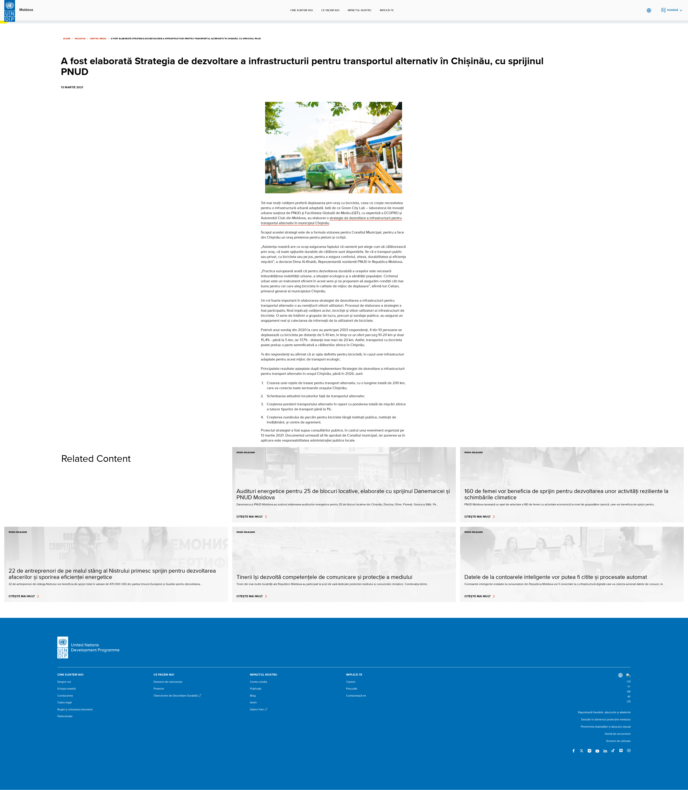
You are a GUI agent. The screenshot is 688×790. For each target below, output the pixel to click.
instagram (589, 751)
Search (656, 10)
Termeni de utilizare (618, 741)
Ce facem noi (330, 10)
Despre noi (64, 682)
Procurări (351, 689)
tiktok (613, 751)
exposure (629, 751)
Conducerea (65, 696)
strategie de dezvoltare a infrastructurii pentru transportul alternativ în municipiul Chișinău (331, 220)
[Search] (628, 689)
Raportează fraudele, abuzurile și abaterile (604, 712)
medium (621, 751)
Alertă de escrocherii (618, 734)
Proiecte (159, 689)
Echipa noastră (66, 689)
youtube (597, 751)
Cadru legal (64, 702)
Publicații (255, 689)
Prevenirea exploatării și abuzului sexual (606, 727)
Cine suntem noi (301, 10)
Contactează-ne (356, 696)
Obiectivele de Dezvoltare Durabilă (176, 696)
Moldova (26, 10)
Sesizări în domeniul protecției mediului (606, 719)
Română (672, 10)
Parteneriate (65, 716)
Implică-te (387, 10)
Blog (253, 696)
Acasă (66, 38)
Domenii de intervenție (168, 682)
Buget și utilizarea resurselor (75, 709)
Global (649, 10)
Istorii (253, 702)
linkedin (605, 751)
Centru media (258, 682)
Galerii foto (257, 709)
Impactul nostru (359, 10)
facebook (573, 751)
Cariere (350, 682)
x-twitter (581, 751)
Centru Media (98, 38)
